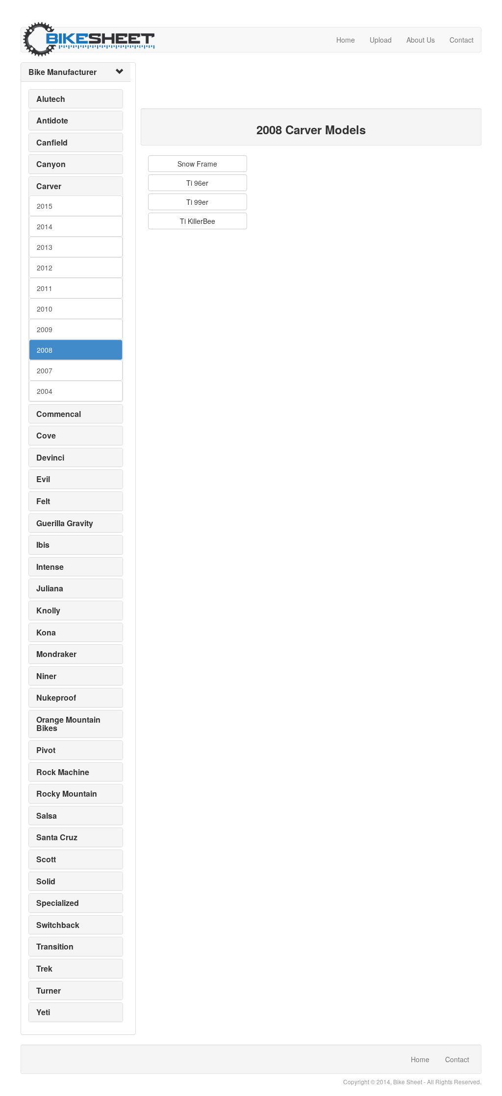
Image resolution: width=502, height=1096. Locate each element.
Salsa (46, 815)
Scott (46, 859)
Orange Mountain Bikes (68, 724)
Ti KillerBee (197, 221)
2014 (44, 226)
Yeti (43, 1012)
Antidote (52, 120)
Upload (381, 40)
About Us (420, 40)
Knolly (48, 610)
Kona (46, 632)
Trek (44, 968)
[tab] (75, 72)
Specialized (57, 902)
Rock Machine (62, 772)
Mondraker (56, 653)
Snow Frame (197, 164)
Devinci (50, 457)
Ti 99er (197, 202)
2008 (44, 350)
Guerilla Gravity (64, 523)
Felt (43, 501)
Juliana (49, 588)
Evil (43, 479)
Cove (46, 435)
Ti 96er (197, 183)
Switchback (57, 924)
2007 (44, 370)
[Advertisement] (319, 84)
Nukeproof (56, 697)
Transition (55, 946)
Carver (48, 186)
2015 (44, 206)
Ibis (43, 544)
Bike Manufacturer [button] (62, 71)
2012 (44, 267)
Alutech (50, 98)
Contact (462, 40)
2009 (44, 329)
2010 (44, 309)
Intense (50, 566)
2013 (44, 247)
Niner (46, 676)
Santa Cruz (56, 837)
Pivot (45, 749)
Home (345, 40)
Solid (45, 881)
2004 (44, 391)
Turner (48, 990)
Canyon (51, 164)
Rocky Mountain (66, 793)
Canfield (52, 142)
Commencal (58, 413)
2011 (44, 288)
